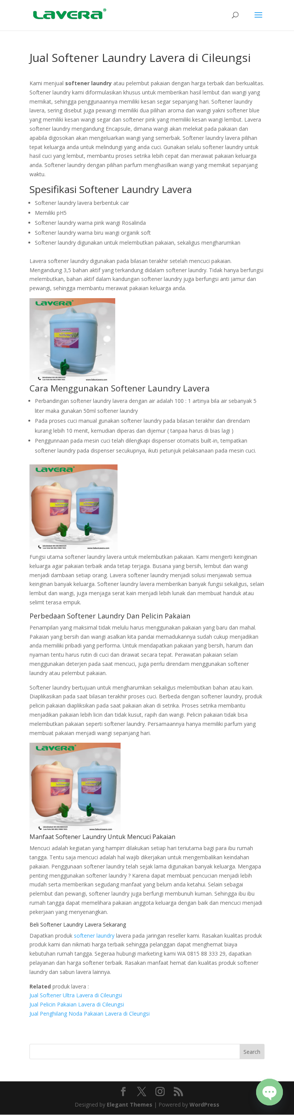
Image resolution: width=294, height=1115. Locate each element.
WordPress (204, 1104)
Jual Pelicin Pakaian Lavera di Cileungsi (76, 1004)
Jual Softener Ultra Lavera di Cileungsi (75, 995)
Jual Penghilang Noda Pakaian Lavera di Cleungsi (89, 1013)
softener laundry (94, 935)
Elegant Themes (129, 1104)
